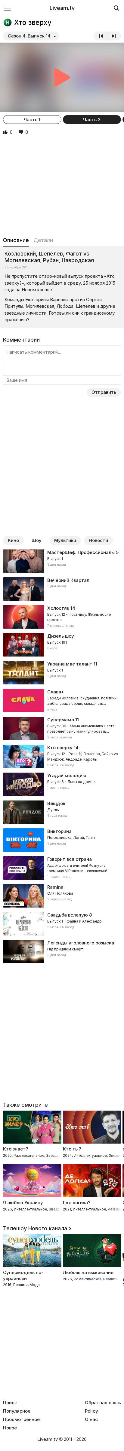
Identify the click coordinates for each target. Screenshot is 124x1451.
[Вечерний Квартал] (62, 589)
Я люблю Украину (23, 1202)
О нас (91, 1419)
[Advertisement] (62, 186)
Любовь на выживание (88, 1272)
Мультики (65, 540)
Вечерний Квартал (68, 580)
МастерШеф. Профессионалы (81, 552)
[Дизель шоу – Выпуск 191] (62, 645)
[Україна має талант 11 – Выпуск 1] (62, 672)
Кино (13, 540)
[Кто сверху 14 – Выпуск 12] (62, 756)
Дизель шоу (60, 636)
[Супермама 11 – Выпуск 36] (62, 728)
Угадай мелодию (66, 775)
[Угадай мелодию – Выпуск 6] (62, 784)
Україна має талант (69, 664)
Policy (91, 1411)
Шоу (37, 540)
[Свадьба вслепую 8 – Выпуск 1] (62, 923)
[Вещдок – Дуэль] (62, 812)
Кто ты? (72, 1149)
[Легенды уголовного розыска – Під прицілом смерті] (62, 951)
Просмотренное (21, 1419)
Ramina (55, 887)
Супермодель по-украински (23, 1275)
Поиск (10, 1402)
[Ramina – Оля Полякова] (62, 896)
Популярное (16, 1411)
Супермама (60, 720)
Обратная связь (103, 1402)
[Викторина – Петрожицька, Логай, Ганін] (62, 840)
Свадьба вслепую (67, 915)
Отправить (103, 392)
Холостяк (58, 608)
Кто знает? (15, 1149)
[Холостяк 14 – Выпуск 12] (62, 617)
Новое (10, 1428)
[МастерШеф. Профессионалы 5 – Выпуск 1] (62, 561)
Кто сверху (60, 747)
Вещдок (56, 803)
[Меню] (7, 7)
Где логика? (76, 1202)
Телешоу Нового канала (35, 1228)
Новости (98, 540)
